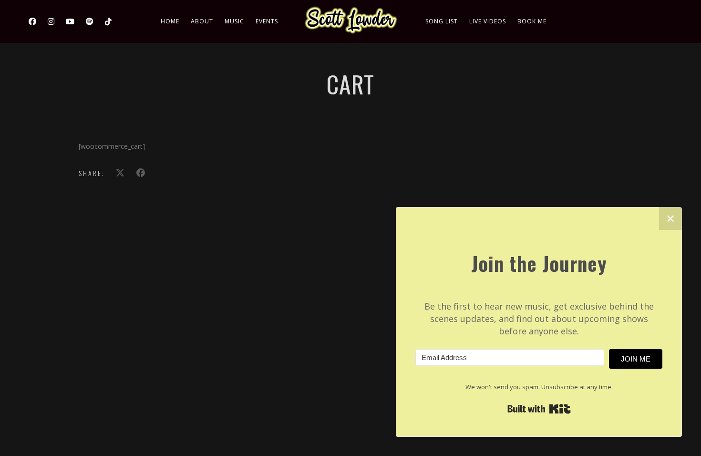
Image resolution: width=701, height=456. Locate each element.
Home (170, 21)
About (202, 21)
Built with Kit (539, 408)
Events (267, 21)
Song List (441, 21)
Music (234, 21)
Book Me (531, 21)
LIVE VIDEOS (487, 21)
